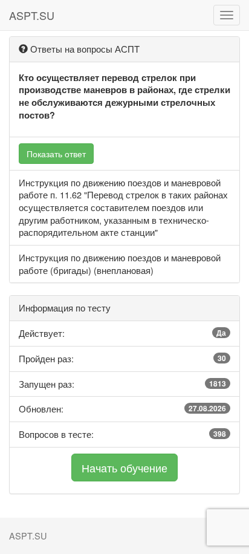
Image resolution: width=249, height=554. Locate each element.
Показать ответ (56, 154)
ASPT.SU (31, 15)
